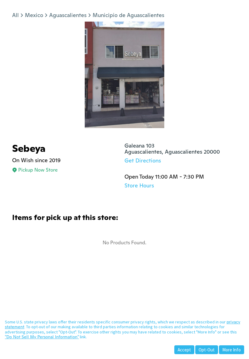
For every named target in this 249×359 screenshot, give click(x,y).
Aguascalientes (68, 15)
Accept (184, 350)
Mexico (34, 15)
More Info (231, 350)
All (15, 15)
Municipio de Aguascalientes (128, 15)
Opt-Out (207, 350)
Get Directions (142, 160)
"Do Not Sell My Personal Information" (42, 337)
